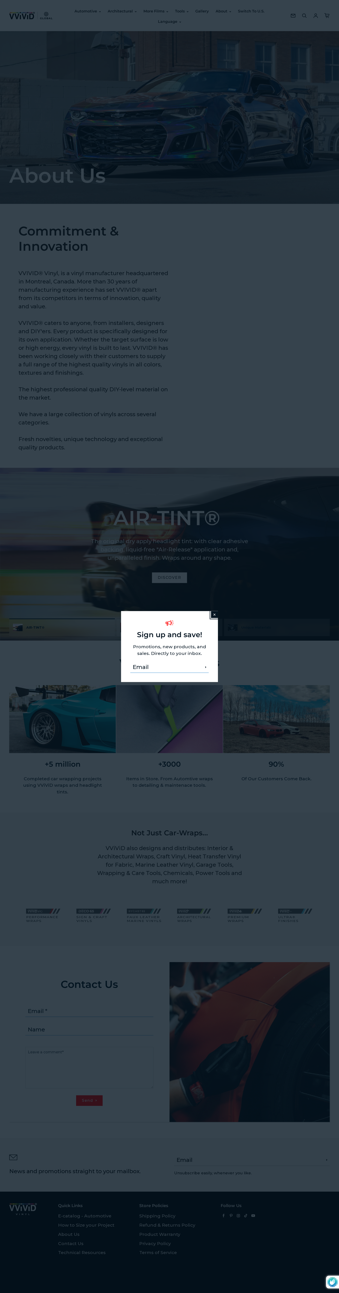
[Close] (214, 614)
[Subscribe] (205, 667)
